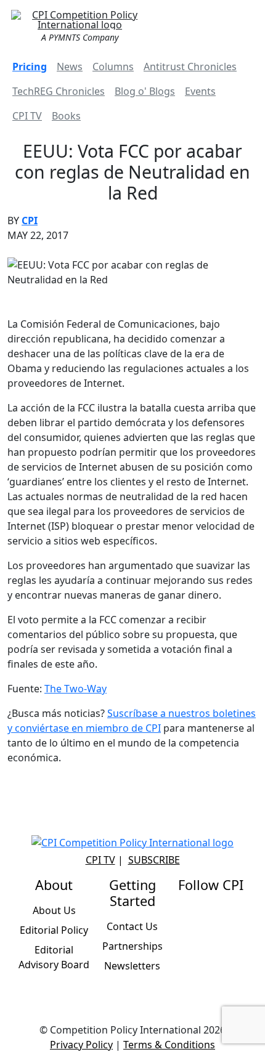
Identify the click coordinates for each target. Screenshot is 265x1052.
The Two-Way (75, 688)
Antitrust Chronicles (190, 66)
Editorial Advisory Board (53, 957)
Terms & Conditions (169, 1044)
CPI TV (27, 116)
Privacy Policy (81, 1044)
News (70, 66)
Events (200, 91)
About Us (54, 910)
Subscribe (154, 860)
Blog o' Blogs (145, 91)
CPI (30, 220)
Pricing (29, 66)
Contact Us (132, 926)
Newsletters (132, 966)
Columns (113, 66)
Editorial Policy (54, 930)
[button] (242, 24)
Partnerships (132, 946)
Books (66, 116)
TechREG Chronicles (58, 91)
